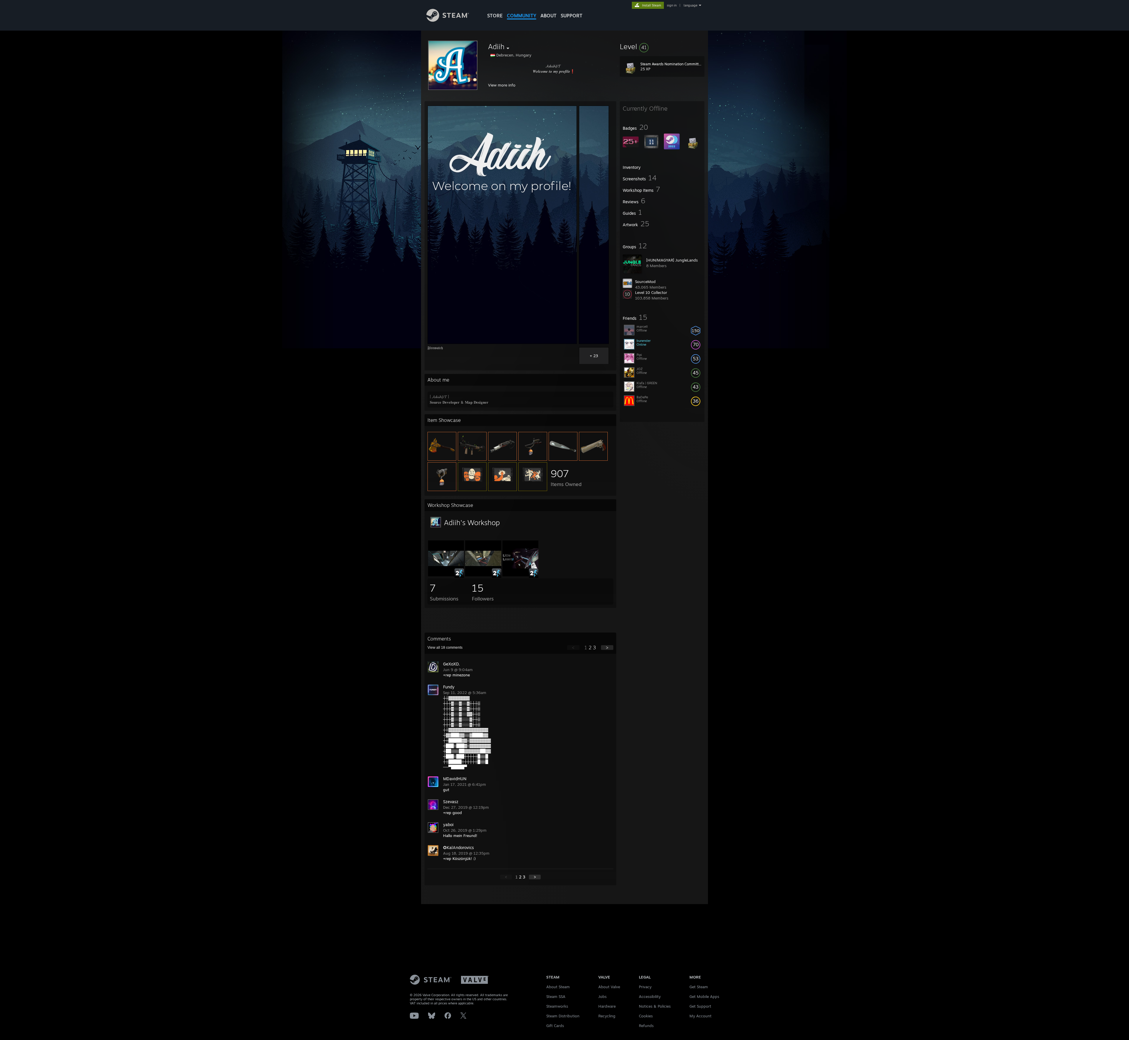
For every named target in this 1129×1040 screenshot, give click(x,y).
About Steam (558, 986)
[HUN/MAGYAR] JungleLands (672, 260)
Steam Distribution (562, 1016)
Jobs (602, 996)
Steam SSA (555, 996)
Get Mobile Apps (704, 996)
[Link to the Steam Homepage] (447, 20)
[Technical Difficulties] (446, 575)
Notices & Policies (655, 1006)
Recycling (606, 1016)
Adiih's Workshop (472, 522)
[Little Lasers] (520, 575)
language (690, 5)
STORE (495, 16)
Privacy (645, 986)
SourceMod (645, 281)
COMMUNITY (521, 16)
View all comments (444, 647)
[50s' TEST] (483, 575)
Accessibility (650, 996)
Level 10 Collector (651, 292)
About (548, 16)
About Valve (609, 986)
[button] (662, 46)
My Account (700, 1016)
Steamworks (557, 1006)
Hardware (607, 1006)
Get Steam (698, 986)
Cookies (646, 1016)
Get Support (700, 1006)
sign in (672, 5)
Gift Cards (555, 1025)
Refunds (646, 1025)
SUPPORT (571, 16)
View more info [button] (501, 85)
